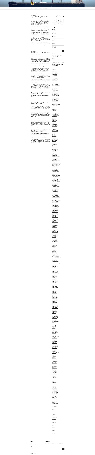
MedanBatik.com (54, 108)
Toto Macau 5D (54, 414)
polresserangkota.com (55, 87)
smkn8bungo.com (54, 120)
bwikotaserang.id (54, 356)
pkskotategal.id (54, 396)
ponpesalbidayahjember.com (55, 178)
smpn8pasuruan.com (54, 279)
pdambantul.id (54, 335)
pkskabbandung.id (54, 341)
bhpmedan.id (53, 402)
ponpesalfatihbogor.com (55, 183)
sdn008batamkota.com (55, 222)
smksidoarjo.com (54, 294)
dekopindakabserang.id (55, 392)
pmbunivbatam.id (54, 330)
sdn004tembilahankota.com (55, 231)
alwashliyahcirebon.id (54, 343)
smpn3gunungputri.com (55, 287)
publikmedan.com (54, 103)
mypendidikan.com (54, 75)
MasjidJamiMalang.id (54, 391)
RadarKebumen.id (54, 388)
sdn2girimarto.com (54, 126)
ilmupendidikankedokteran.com (56, 104)
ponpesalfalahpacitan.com (55, 169)
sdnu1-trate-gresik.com (55, 210)
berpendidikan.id (54, 367)
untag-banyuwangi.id (54, 377)
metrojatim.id (53, 386)
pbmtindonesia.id (54, 358)
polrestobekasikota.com (55, 241)
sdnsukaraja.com (54, 230)
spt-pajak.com (54, 89)
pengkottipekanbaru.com (55, 138)
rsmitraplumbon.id (54, 397)
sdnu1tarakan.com (54, 226)
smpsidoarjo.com (54, 290)
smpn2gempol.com (54, 70)
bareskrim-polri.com (54, 129)
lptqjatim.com (53, 153)
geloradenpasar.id (54, 350)
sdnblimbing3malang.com (55, 212)
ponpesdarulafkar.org (54, 146)
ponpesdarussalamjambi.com (55, 174)
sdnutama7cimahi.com (55, 235)
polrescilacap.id (54, 376)
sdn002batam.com (54, 211)
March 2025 (53, 43)
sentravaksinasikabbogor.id (55, 321)
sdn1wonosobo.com (54, 224)
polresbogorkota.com (54, 249)
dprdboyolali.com (54, 237)
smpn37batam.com (54, 286)
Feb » (61, 24)
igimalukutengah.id (54, 331)
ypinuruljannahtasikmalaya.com (56, 315)
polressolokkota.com (54, 244)
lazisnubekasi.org (54, 141)
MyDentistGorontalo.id (55, 390)
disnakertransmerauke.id (55, 403)
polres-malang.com (54, 251)
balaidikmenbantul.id (54, 401)
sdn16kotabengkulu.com (55, 217)
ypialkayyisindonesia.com (55, 317)
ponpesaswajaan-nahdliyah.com (56, 160)
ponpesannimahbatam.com (55, 166)
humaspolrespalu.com (54, 239)
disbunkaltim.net (54, 133)
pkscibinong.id (54, 395)
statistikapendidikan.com (55, 79)
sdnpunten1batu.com (54, 220)
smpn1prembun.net (54, 143)
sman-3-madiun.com (54, 274)
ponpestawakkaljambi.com (55, 185)
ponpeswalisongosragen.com (55, 170)
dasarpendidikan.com (54, 72)
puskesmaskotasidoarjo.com (55, 189)
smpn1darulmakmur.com (55, 300)
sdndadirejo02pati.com (55, 232)
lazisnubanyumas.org (54, 155)
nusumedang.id (54, 325)
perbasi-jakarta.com (54, 128)
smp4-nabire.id (54, 353)
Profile (31, 8)
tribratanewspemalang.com (55, 93)
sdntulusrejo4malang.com (55, 229)
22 (56, 21)
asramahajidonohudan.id (55, 371)
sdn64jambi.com (54, 215)
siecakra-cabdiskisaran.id (55, 360)
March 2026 (53, 29)
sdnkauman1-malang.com (55, 209)
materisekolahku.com (54, 105)
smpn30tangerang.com (55, 280)
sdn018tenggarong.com (55, 234)
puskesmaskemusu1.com (55, 114)
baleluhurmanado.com (55, 139)
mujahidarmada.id (54, 370)
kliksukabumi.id (54, 69)
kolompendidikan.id (54, 365)
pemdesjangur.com (54, 148)
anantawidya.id (54, 378)
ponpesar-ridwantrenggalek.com (56, 181)
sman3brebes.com (54, 277)
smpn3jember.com (54, 311)
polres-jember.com (54, 240)
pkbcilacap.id (53, 327)
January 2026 (53, 32)
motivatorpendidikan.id (55, 372)
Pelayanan (35, 8)
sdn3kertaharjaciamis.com (55, 206)
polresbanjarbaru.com (54, 252)
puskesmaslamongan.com (55, 201)
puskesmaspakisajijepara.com (55, 186)
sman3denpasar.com (54, 276)
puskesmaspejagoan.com (55, 198)
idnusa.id (53, 380)
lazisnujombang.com (54, 154)
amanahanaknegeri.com (55, 90)
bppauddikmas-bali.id (54, 340)
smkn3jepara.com (54, 265)
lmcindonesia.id (54, 337)
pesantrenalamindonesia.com (55, 256)
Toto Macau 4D (54, 422)
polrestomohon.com (54, 250)
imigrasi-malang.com (54, 318)
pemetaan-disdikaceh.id (55, 347)
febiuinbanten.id (54, 355)
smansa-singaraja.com (55, 305)
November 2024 (54, 47)
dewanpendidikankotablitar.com (56, 164)
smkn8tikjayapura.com (55, 266)
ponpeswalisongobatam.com (55, 180)
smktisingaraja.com (54, 267)
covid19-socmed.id (54, 363)
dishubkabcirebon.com (55, 125)
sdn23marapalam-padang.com (56, 219)
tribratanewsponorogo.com (55, 92)
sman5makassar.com (54, 275)
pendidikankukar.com (54, 80)
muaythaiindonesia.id (54, 385)
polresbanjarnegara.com (55, 245)
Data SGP (53, 409)
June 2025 (53, 39)
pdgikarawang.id (54, 362)
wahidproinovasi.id (54, 368)
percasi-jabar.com (54, 136)
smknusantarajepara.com (55, 272)
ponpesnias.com (54, 145)
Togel (53, 412)
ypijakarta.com (54, 313)
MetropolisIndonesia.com (55, 88)
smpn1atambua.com (54, 123)
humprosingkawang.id (54, 361)
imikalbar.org (53, 134)
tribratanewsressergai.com (55, 98)
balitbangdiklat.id (54, 357)
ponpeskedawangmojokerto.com (56, 168)
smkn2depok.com (54, 264)
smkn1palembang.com (55, 308)
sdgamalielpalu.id (54, 351)
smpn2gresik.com (54, 291)
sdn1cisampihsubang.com (55, 214)
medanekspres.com (54, 109)
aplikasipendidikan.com (55, 73)
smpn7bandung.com (54, 285)
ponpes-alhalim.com (54, 144)
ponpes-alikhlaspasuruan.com (55, 173)
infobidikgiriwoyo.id (54, 366)
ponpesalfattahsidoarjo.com (55, 165)
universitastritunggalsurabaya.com (56, 257)
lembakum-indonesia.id (55, 345)
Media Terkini (40, 8)
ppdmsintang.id (54, 383)
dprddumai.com (54, 119)
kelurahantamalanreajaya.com (55, 156)
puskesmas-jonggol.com (55, 195)
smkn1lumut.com (54, 121)
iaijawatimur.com (54, 102)
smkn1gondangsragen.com (55, 269)
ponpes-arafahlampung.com (55, 184)
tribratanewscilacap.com (55, 100)
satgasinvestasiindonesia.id (55, 336)
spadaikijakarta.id (54, 320)
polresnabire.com (54, 247)
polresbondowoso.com (55, 242)
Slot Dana (53, 427)
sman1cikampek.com (54, 312)
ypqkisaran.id (53, 322)
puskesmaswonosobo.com (55, 115)
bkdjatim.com (53, 135)
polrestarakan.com (54, 246)
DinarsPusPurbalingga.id (55, 393)
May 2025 (53, 40)
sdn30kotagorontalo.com (55, 225)
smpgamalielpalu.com (54, 260)
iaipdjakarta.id (54, 342)
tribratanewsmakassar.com (55, 95)
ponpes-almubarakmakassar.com (56, 175)
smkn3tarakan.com (54, 307)
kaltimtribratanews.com (55, 97)
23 (58, 21)
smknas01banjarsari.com (55, 271)
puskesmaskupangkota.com (55, 191)
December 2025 (54, 33)
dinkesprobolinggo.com (55, 118)
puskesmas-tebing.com (55, 193)
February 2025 (54, 44)
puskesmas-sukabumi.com (55, 194)
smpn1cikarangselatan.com (55, 297)
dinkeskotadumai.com (55, 295)
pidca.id (53, 381)
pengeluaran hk (45, 8)
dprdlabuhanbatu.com (54, 236)
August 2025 (53, 36)
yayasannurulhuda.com (55, 130)
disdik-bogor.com (54, 310)
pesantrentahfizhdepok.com (55, 159)
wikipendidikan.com (54, 74)
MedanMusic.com (54, 110)
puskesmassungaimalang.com (55, 196)
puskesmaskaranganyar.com (55, 190)
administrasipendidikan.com (55, 83)
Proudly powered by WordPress (34, 453)
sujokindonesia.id (54, 326)
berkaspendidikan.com (55, 77)
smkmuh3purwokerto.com (55, 262)
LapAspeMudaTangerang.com (55, 85)
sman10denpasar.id (54, 382)
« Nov (54, 24)
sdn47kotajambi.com (54, 296)
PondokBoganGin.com (55, 149)
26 (63, 21)
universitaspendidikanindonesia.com (56, 163)
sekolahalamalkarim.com (55, 84)
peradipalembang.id (54, 348)
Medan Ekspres (41, 3)
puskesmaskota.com (54, 116)
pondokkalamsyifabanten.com (55, 158)
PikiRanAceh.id (54, 387)
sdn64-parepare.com (54, 227)
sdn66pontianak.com (54, 221)
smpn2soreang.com (54, 282)
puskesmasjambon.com (55, 199)
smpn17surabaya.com (54, 281)
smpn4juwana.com (54, 124)
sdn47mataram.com (54, 216)
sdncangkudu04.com (54, 151)
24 (60, 21)
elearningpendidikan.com (55, 78)
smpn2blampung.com (54, 301)
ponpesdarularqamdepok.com (55, 171)
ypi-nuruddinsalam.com (55, 316)
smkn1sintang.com (54, 270)
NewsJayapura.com (54, 140)
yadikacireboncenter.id (55, 332)
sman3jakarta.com (54, 302)
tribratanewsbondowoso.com (55, 94)
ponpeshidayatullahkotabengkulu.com (56, 179)
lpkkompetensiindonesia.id (55, 352)
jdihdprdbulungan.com (54, 150)
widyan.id (53, 373)
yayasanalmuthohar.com (55, 131)
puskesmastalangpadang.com (55, 113)
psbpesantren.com (54, 161)
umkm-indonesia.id (54, 398)
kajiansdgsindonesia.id (55, 346)
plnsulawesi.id (53, 400)
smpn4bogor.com (54, 292)
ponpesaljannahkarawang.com (56, 176)
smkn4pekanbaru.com (55, 306)
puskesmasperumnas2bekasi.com (56, 200)
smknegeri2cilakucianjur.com (55, 261)
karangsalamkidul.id (54, 375)
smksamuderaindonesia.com (55, 259)
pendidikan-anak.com (54, 82)
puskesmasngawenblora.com (55, 255)
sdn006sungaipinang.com (55, 205)
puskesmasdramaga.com (55, 204)
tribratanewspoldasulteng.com (55, 99)
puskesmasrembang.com (55, 254)
